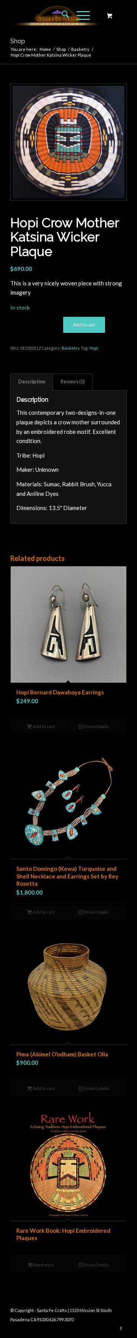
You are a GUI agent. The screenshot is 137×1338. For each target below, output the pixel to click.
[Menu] (79, 15)
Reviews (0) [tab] (73, 382)
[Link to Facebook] (121, 1328)
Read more (43, 1264)
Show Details (96, 726)
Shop (17, 41)
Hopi (93, 348)
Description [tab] (31, 382)
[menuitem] (61, 15)
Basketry (71, 348)
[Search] (61, 15)
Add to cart (84, 325)
